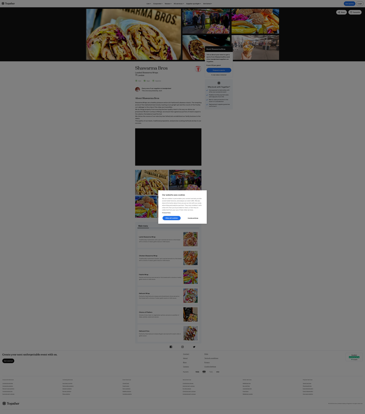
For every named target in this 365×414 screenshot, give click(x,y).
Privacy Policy (166, 212)
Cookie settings (193, 218)
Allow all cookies (171, 218)
